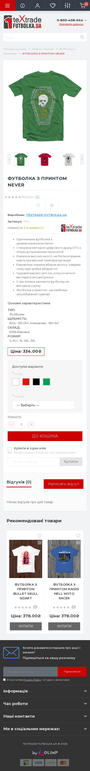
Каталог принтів (43, 49)
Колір (17, 374)
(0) (37, 197)
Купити (71, 462)
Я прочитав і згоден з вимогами (38, 679)
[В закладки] (40, 536)
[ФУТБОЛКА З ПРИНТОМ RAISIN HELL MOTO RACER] (64, 559)
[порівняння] (40, 543)
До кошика (45, 436)
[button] (37, 5)
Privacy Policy (32, 679)
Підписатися (72, 671)
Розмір (18, 396)
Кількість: (15, 417)
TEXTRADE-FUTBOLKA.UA (46, 215)
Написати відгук (63, 484)
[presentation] (9, 159)
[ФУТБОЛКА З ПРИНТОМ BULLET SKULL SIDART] (26, 559)
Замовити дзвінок (71, 24)
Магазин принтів (14, 49)
